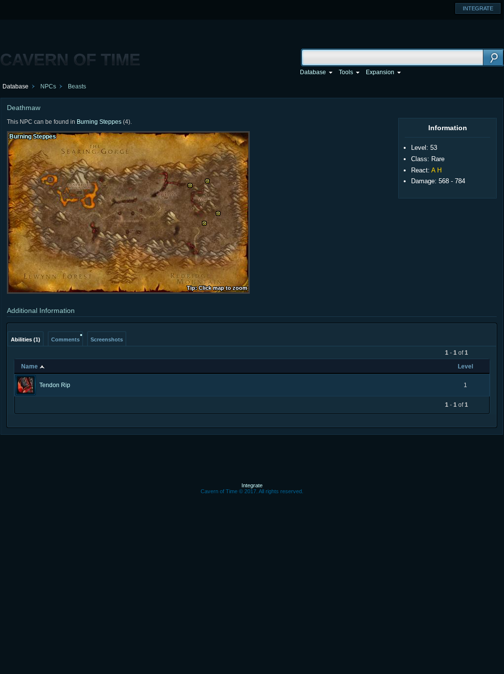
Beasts (77, 86)
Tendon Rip (54, 385)
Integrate (252, 485)
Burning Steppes (99, 121)
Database (15, 86)
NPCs (48, 86)
